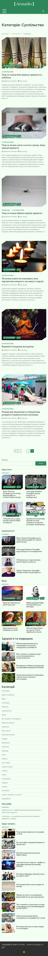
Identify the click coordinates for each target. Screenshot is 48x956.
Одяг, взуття (6, 731)
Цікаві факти (6, 799)
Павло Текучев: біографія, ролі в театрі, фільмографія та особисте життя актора (12, 494)
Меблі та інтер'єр (8, 723)
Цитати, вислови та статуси (12, 795)
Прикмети (5, 747)
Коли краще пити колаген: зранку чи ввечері (30, 886)
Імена (4, 715)
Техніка (4, 787)
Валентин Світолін (10, 81)
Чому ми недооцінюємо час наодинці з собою (30, 833)
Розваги (4, 759)
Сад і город (6, 763)
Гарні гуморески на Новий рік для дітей (10, 629)
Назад (16, 451)
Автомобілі (6, 691)
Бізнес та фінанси (8, 695)
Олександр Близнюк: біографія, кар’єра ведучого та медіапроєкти (34, 494)
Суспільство (8, 72)
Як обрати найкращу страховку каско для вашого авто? (30, 875)
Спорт (4, 775)
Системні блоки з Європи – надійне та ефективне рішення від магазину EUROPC (30, 864)
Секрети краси (7, 767)
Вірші (4, 699)
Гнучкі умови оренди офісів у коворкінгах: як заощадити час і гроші (30, 917)
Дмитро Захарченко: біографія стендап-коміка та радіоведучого (28, 572)
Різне (4, 755)
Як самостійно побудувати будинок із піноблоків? (30, 843)
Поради (4, 739)
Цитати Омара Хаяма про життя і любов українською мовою (34, 630)
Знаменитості (7, 711)
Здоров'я (5, 707)
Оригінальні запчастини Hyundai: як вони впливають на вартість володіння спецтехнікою (35, 522)
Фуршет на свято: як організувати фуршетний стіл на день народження (30, 896)
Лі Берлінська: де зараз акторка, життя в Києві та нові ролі (11, 521)
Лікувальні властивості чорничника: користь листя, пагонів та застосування (30, 677)
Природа (6, 210)
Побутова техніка (8, 735)
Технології (5, 791)
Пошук (5, 460)
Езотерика (5, 703)
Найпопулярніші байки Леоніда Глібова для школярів (35, 605)
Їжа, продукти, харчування (11, 719)
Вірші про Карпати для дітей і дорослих (11, 604)
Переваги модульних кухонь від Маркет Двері (28, 854)
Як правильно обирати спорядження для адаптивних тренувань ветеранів (30, 667)
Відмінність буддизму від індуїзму (18, 346)
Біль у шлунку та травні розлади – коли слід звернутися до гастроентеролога (29, 656)
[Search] (43, 11)
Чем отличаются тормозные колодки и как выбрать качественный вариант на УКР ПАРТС (30, 907)
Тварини (5, 783)
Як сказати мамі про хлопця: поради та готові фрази (30, 928)
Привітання (6, 743)
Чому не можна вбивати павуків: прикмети (22, 213)
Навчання (5, 727)
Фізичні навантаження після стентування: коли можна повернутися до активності (27, 646)
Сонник (4, 771)
